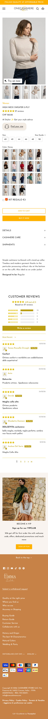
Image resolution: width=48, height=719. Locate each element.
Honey (5, 154)
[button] (8, 111)
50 (39, 139)
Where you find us (10, 602)
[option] (24, 51)
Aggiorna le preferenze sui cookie (18, 703)
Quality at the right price (13, 598)
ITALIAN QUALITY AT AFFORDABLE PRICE (24, 2)
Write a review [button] (24, 328)
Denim (5, 178)
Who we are (7, 606)
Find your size (17, 126)
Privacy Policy (8, 700)
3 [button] (24, 462)
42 (12, 139)
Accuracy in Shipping (11, 609)
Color (4, 147)
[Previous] (5, 51)
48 (33, 139)
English (30, 654)
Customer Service (10, 623)
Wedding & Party (10, 644)
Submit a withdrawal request (15, 589)
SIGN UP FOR (24, 546)
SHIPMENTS (8, 245)
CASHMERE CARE (11, 238)
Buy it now (24, 218)
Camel (22, 154)
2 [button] (20, 462)
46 (26, 139)
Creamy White (14, 154)
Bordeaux (30, 166)
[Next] (42, 51)
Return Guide (8, 619)
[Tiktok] (16, 568)
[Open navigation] (3, 9)
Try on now (14, 81)
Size (4, 135)
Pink (14, 166)
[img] (8, 344)
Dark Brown (5, 166)
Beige (30, 154)
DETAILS (6, 230)
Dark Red (22, 166)
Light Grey (5, 190)
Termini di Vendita (37, 700)
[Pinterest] (20, 568)
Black (22, 190)
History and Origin (10, 633)
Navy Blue (22, 178)
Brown (38, 154)
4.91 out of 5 (30, 302)
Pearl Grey (14, 190)
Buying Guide (8, 616)
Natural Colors (9, 641)
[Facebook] (4, 568)
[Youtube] (12, 568)
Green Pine (30, 178)
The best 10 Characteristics (14, 637)
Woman (5, 103)
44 (19, 139)
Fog (38, 178)
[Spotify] (24, 568)
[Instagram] (8, 568)
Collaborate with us (11, 627)
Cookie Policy (21, 700)
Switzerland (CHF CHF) (12, 654)
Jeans (14, 178)
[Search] (37, 8)
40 (5, 139)
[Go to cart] (42, 8)
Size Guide (39, 135)
